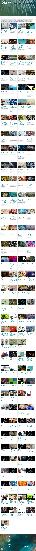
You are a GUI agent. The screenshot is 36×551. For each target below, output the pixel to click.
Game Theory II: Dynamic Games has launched (13, 321)
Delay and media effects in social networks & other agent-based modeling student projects (4, 308)
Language (10, 20)
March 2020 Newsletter (12, 170)
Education (5, 19)
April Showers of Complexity (30, 334)
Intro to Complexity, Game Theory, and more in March (13, 347)
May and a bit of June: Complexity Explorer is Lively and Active (4, 249)
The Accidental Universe (12, 463)
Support (32, 3)
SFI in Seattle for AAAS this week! (21, 170)
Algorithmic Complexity (29, 252)
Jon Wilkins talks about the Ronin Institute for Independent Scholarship (13, 489)
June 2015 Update (4, 462)
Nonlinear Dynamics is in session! (4, 92)
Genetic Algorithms (24, 19)
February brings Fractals (4, 359)
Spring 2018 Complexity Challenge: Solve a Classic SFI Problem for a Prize (13, 265)
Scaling (20, 21)
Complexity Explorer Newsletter (4, 153)
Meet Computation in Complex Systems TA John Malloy (13, 107)
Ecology (10, 203)
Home (15, 3)
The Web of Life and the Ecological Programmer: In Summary (13, 426)
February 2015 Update (3, 488)
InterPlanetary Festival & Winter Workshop (21, 92)
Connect (26, 544)
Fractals (20, 19)
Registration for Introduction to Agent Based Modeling (4, 139)
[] (18, 310)
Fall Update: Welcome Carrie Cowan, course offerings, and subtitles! (30, 184)
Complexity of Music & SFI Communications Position (13, 78)
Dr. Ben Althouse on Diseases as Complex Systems (30, 488)
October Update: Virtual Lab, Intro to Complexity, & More (4, 373)
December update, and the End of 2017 (21, 279)
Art (12, 80)
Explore (25, 3)
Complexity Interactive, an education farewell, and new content (4, 123)
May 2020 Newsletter (29, 153)
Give (26, 538)
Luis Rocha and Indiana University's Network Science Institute (21, 476)
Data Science (22, 32)
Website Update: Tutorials (30, 438)
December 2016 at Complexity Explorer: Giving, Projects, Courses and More (30, 360)
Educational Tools (8, 19)
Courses (21, 3)
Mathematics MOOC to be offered (21, 515)
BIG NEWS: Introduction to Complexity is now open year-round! (4, 264)
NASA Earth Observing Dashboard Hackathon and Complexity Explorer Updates (22, 123)
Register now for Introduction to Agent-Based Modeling (4, 32)
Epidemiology (15, 19)
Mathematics (18, 20)
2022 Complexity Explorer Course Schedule (21, 107)
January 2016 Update (3, 411)
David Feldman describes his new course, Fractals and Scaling (22, 439)
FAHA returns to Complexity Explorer (22, 31)
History (2, 20)
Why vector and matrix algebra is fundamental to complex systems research (13, 399)
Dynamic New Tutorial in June (21, 321)
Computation (23, 141)
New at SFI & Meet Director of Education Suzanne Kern (21, 47)
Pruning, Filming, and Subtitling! (30, 199)
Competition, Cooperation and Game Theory (21, 347)
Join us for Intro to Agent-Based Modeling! (30, 92)
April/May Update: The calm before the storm (30, 386)
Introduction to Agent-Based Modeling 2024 (29, 46)
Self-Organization (23, 21)
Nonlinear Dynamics (30, 20)
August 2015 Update (4, 450)
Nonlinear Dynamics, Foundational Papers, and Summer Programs (13, 47)
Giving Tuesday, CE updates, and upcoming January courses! (4, 184)
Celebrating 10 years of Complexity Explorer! (30, 78)
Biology (2, 64)
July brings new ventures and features (4, 321)
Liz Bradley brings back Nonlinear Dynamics (13, 438)
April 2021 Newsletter (29, 122)
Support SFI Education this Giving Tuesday (29, 138)
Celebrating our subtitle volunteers (13, 373)
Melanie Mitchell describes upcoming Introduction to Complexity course (4, 515)
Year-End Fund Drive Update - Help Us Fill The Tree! (21, 216)
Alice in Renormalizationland (5, 347)
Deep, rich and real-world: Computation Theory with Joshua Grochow (13, 280)
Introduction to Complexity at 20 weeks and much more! (21, 233)
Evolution (18, 19)
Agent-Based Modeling (29, 48)
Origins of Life (8, 21)
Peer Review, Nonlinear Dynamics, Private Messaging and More (22, 373)
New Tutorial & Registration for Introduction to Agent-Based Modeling (4, 47)
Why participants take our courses (13, 502)
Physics (14, 21)
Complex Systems (11, 32)
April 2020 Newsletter (3, 170)
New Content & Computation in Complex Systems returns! (30, 32)
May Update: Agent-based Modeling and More (30, 321)
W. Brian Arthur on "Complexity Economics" (21, 463)
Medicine (21, 20)
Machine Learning (14, 20)
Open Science (2, 21)
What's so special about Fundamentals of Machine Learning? (4, 280)
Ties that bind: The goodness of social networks (4, 476)
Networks (26, 20)
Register (34, 0)
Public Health (17, 21)
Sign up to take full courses (9, 545)
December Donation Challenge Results (30, 398)
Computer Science (22, 157)
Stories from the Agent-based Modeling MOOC (21, 359)
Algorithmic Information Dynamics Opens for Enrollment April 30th (30, 250)
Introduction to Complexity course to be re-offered (30, 515)
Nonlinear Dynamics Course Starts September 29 (4, 528)
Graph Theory (31, 19)
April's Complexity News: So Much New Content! (21, 249)
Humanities (4, 20)
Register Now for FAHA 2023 (13, 92)
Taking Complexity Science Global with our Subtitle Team (4, 334)
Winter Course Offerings (29, 216)
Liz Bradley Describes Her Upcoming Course (13, 515)
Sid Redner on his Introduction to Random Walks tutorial (30, 426)
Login (32, 0)
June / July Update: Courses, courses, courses (13, 386)
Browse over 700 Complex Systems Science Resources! (13, 233)
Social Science (30, 21)
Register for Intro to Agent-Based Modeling (4, 78)
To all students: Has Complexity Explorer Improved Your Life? (13, 293)
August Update (4, 385)
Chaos (31, 187)
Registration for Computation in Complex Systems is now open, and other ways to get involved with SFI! (22, 154)
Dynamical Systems (11, 65)
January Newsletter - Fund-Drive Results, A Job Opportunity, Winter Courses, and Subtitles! (4, 217)
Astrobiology (11, 64)
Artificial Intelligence (20, 49)
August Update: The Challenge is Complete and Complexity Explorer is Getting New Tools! (30, 234)
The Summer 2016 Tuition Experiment (30, 373)
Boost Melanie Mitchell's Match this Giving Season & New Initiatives (30, 280)
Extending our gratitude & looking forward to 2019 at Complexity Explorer (13, 217)
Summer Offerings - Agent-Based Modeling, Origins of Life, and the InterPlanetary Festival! (4, 201)
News (18, 3)
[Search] (34, 3)
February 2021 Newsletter (12, 138)
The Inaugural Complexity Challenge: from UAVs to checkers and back (30, 294)
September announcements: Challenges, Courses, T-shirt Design (21, 308)
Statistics (28, 96)
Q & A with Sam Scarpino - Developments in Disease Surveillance (30, 413)
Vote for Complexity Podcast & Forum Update (4, 62)
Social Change (27, 21)
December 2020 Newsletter (21, 138)
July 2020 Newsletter (12, 153)
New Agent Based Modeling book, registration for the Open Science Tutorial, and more (13, 123)
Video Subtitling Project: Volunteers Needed (30, 502)
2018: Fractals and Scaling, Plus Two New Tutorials (30, 264)
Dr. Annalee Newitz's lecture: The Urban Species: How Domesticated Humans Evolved (4, 399)
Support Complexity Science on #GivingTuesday (4, 233)
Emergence (12, 19)
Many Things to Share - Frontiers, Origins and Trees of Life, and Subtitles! (13, 200)
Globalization (28, 19)
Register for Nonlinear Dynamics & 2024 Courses (13, 62)
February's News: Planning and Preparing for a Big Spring (21, 264)
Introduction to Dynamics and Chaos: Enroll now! (4, 502)
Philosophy (12, 21)
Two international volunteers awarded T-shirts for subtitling (21, 503)
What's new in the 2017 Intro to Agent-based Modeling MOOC (21, 335)
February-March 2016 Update (21, 398)
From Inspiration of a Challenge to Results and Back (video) (4, 293)
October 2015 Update (20, 425)
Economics (2, 19)
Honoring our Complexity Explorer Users (22, 62)
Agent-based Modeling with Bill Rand (21, 386)
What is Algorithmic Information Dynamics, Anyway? (13, 249)
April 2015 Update (30, 462)
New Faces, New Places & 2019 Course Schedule (21, 200)
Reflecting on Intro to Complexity (13, 31)
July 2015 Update (21, 450)
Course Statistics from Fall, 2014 (21, 488)
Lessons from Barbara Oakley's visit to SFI (13, 334)
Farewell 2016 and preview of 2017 (13, 359)
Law (11, 20)
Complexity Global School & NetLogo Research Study (30, 62)
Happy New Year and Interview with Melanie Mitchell (30, 170)
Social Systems (5, 80)
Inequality (7, 20)
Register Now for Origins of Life (4, 107)
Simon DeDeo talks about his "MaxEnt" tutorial (30, 451)
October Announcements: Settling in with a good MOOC (13, 307)
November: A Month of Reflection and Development (21, 293)
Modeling (23, 20)
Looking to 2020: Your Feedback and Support (13, 183)
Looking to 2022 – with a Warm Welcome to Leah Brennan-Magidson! (30, 107)
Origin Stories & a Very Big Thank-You (21, 183)
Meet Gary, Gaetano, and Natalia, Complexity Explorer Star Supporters (22, 412)
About (28, 3)
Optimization (5, 21)
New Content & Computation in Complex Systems (21, 78)
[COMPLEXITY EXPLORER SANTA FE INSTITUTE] (6, 3)
